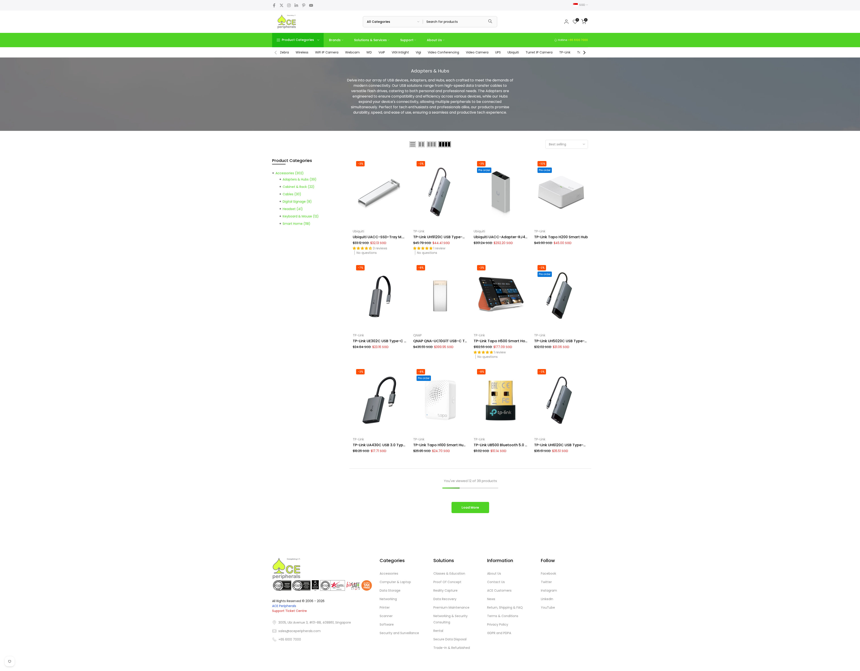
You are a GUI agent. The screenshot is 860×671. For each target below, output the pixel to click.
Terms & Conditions (502, 616)
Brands (335, 40)
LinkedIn (547, 599)
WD (369, 52)
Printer (385, 607)
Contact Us (496, 582)
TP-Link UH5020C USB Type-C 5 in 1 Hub (569, 341)
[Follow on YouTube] (311, 5)
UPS (498, 52)
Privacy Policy (497, 624)
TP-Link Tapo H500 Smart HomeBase (507, 341)
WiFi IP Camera (326, 52)
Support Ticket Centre (289, 611)
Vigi (418, 52)
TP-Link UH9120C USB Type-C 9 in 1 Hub (448, 237)
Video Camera (477, 52)
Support (406, 40)
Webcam (352, 52)
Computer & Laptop (395, 582)
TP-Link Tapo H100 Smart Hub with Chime (450, 445)
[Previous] (276, 52)
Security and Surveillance (399, 633)
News (491, 599)
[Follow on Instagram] (289, 5)
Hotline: (572, 40)
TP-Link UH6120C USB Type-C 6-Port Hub (570, 445)
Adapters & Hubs (299, 179)
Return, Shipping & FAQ (505, 607)
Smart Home (296, 223)
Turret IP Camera (539, 52)
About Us (434, 40)
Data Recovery (444, 599)
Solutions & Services (370, 40)
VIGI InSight (400, 52)
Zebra (284, 52)
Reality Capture (445, 590)
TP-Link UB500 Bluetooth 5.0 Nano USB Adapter (516, 445)
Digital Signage (297, 201)
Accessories (289, 173)
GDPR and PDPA (499, 633)
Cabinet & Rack (298, 187)
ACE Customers (499, 590)
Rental (438, 631)
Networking (388, 599)
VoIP (381, 52)
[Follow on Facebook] (274, 5)
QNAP (417, 335)
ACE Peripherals (284, 606)
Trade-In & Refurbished (451, 648)
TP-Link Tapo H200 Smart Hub (561, 237)
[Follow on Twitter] (282, 5)
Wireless (302, 52)
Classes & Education (449, 573)
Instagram (549, 590)
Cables (292, 194)
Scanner (386, 616)
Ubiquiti (513, 52)
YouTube (548, 607)
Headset (293, 209)
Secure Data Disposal (450, 639)
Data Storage (390, 590)
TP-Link (564, 52)
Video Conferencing (443, 52)
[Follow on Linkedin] (296, 5)
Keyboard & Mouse (301, 216)
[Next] (584, 52)
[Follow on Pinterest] (304, 5)
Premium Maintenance (451, 607)
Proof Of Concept (447, 582)
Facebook (548, 573)
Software (387, 624)
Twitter (546, 582)
